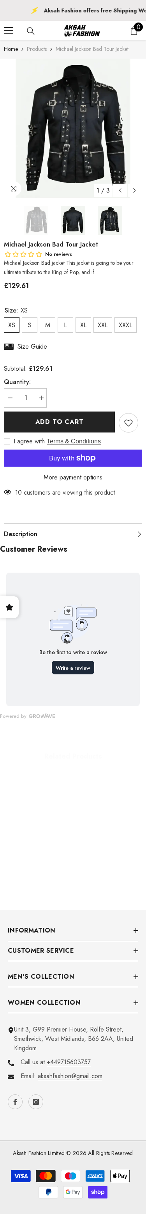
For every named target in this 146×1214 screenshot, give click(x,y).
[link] (37, 870)
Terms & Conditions (74, 441)
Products (37, 49)
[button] (120, 190)
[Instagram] (35, 1101)
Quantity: (17, 381)
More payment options (73, 477)
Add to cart (59, 421)
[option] (73, 128)
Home (11, 49)
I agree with (29, 441)
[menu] (8, 30)
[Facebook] (15, 1101)
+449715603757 (69, 1062)
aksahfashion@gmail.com (70, 1076)
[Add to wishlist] (128, 422)
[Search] (30, 31)
